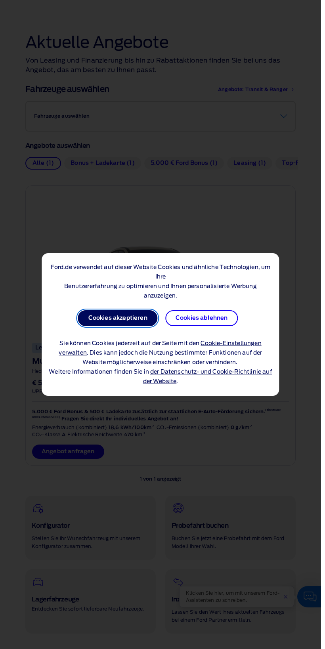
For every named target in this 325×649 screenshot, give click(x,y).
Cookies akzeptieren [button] (117, 318)
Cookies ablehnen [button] (202, 318)
